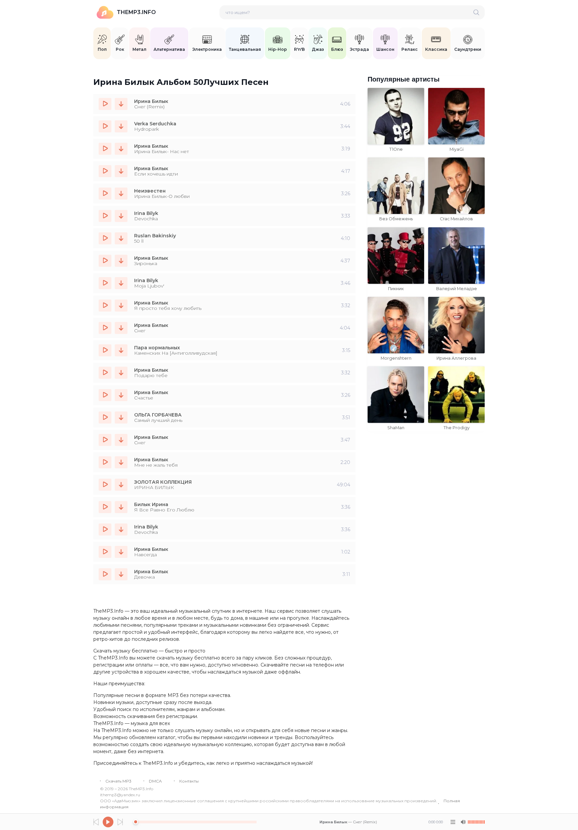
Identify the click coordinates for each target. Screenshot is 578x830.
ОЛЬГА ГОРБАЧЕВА (158, 415)
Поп (102, 49)
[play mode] (453, 822)
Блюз (337, 49)
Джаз (318, 49)
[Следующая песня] (120, 822)
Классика (436, 49)
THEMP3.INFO (136, 12)
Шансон (385, 49)
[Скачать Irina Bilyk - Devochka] (121, 216)
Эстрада (359, 49)
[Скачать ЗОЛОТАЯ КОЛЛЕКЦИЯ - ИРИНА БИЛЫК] (121, 485)
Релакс (409, 49)
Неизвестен (150, 191)
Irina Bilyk (146, 213)
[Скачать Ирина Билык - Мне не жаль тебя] (121, 462)
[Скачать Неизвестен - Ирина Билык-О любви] (121, 194)
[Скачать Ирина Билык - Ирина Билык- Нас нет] (121, 149)
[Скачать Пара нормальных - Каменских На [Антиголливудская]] (121, 350)
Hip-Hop (277, 49)
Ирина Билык (151, 101)
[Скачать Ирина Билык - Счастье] (121, 395)
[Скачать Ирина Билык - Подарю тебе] (121, 373)
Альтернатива (169, 49)
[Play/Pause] (108, 822)
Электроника (207, 49)
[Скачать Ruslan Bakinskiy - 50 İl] (121, 238)
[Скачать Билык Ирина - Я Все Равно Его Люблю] (121, 507)
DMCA (155, 781)
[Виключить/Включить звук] (463, 822)
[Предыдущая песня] (96, 822)
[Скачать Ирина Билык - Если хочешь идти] (121, 171)
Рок (120, 49)
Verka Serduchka (155, 124)
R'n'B (299, 49)
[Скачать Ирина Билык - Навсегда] (121, 552)
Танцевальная (245, 49)
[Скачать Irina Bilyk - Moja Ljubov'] (121, 283)
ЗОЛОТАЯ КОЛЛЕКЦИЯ (163, 482)
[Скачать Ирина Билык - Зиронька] (121, 261)
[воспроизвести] (105, 104)
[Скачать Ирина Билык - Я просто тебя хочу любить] (121, 306)
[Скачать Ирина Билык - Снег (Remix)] (121, 104)
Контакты (189, 781)
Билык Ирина (151, 504)
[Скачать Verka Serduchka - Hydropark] (121, 126)
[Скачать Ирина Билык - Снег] (121, 328)
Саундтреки (467, 49)
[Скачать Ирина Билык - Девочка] (121, 574)
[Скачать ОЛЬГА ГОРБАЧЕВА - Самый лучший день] (121, 417)
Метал (139, 49)
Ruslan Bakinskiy (155, 236)
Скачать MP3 (118, 781)
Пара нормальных (157, 348)
